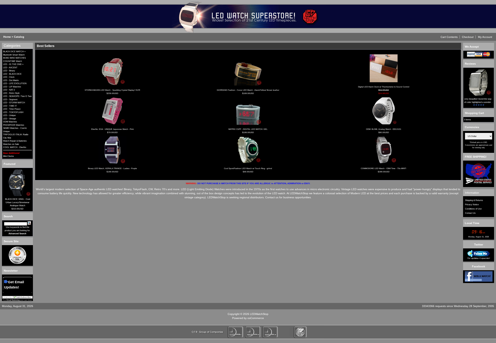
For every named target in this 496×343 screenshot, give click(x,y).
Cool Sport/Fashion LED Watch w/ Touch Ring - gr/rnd (248, 168)
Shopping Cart (474, 113)
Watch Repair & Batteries (15, 141)
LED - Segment (10, 99)
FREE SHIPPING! (476, 156)
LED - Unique (9, 115)
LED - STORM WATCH (14, 102)
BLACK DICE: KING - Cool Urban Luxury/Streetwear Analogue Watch (17, 202)
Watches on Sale (11, 144)
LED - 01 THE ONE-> (13, 64)
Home (7, 36)
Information (472, 192)
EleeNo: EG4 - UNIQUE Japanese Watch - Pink (112, 129)
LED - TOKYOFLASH (13, 112)
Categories (12, 46)
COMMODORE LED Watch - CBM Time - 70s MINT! (383, 168)
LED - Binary (9, 70)
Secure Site (11, 241)
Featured (10, 163)
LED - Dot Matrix (11, 80)
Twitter (478, 244)
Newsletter (11, 270)
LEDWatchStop (259, 314)
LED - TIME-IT (10, 106)
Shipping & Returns (474, 200)
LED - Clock (9, 77)
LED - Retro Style (11, 93)
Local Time (472, 223)
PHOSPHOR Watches (13, 125)
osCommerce (255, 318)
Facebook (478, 266)
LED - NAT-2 (9, 90)
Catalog (19, 36)
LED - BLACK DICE (12, 74)
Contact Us (470, 213)
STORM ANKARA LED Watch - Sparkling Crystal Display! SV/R (112, 90)
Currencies (472, 127)
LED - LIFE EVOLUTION (15, 83)
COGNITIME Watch (12, 61)
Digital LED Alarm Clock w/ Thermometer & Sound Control (383, 87)
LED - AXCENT (10, 67)
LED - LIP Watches (12, 87)
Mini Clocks (8, 156)
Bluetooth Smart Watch (14, 55)
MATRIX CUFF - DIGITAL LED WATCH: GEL (248, 129)
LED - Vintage (9, 118)
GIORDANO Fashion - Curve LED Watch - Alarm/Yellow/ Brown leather (248, 90)
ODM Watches (10, 122)
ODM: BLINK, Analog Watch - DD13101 (383, 129)
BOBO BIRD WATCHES (14, 58)
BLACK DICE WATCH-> (14, 51)
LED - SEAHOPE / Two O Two (17, 96)
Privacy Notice (472, 204)
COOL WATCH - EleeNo (14, 147)
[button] (449, 36)
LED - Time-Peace (12, 109)
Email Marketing (13, 300)
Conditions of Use (473, 209)
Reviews (470, 63)
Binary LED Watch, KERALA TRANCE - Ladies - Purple (112, 168)
